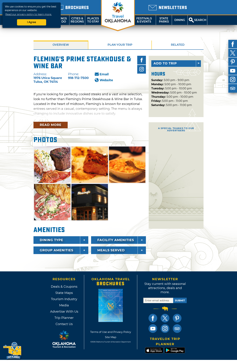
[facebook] (232, 44)
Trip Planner (64, 318)
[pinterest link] (177, 318)
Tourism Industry (64, 299)
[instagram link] (165, 328)
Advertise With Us (64, 311)
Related (177, 44)
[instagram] (232, 79)
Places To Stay (93, 20)
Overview (61, 44)
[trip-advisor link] (177, 328)
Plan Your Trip (120, 44)
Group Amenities (56, 250)
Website (106, 80)
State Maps (64, 293)
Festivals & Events (144, 20)
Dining (179, 20)
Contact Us (64, 324)
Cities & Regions (77, 20)
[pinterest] (232, 61)
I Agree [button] (31, 22)
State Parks (164, 20)
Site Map (110, 337)
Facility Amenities (115, 240)
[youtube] (232, 70)
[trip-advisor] (232, 88)
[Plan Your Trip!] (13, 350)
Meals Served (111, 250)
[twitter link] (165, 318)
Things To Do (61, 20)
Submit (180, 300)
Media (64, 305)
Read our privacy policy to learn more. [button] (28, 14)
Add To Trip (165, 63)
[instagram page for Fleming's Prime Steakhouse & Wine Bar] (141, 69)
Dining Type (51, 240)
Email (104, 74)
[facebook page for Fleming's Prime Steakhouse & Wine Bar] (141, 60)
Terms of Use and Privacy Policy (110, 332)
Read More (50, 125)
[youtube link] (153, 328)
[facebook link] (153, 318)
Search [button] (200, 20)
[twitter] (232, 53)
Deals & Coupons (64, 287)
